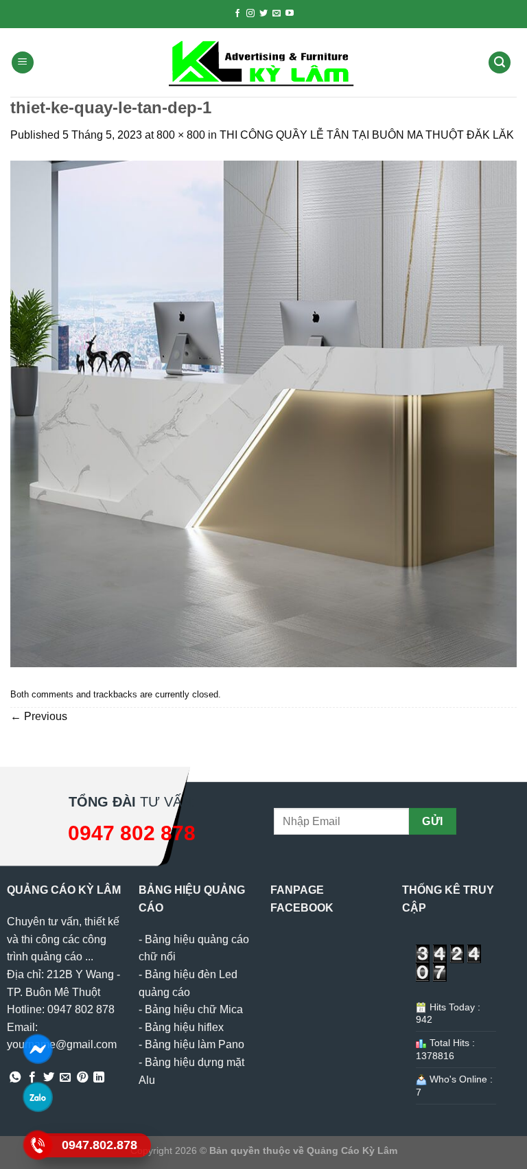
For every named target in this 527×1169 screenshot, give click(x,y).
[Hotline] (38, 1144)
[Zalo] (38, 1096)
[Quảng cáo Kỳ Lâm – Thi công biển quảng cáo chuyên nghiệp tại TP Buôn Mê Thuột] (263, 62)
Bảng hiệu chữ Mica (194, 1009)
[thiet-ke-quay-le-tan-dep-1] (263, 413)
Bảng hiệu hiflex (184, 1027)
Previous (38, 716)
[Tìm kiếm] (500, 62)
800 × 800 (180, 135)
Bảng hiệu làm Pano (194, 1044)
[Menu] (23, 62)
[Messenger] (38, 1048)
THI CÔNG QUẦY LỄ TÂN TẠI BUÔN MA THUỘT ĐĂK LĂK (368, 135)
